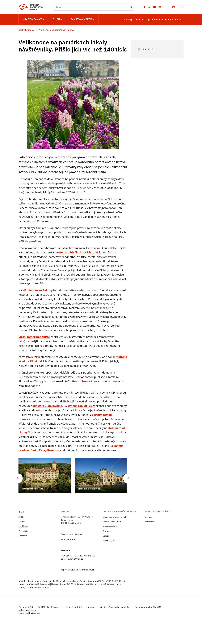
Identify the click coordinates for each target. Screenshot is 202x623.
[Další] (128, 478)
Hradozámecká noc (84, 381)
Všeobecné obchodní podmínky (115, 607)
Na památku (33, 241)
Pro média (167, 19)
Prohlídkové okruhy (112, 521)
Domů (21, 512)
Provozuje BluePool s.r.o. (29, 613)
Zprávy (21, 521)
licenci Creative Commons (85, 581)
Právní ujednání (25, 607)
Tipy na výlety (109, 540)
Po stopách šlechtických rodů (78, 252)
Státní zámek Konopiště (34, 337)
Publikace (23, 526)
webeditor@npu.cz (27, 610)
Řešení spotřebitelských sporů (80, 607)
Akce (137, 19)
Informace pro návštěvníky (115, 516)
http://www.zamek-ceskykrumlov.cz (77, 569)
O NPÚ (56, 19)
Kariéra (156, 19)
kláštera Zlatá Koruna (47, 406)
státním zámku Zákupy (37, 290)
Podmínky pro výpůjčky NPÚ (147, 607)
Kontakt (179, 19)
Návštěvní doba (110, 526)
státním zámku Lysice (81, 406)
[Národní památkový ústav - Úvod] (30, 7)
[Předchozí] (18, 478)
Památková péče (81, 19)
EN (182, 7)
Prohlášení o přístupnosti (50, 607)
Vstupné (106, 535)
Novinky (128, 19)
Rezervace (107, 531)
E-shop (146, 19)
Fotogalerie (150, 521)
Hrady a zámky (32, 19)
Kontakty (22, 535)
